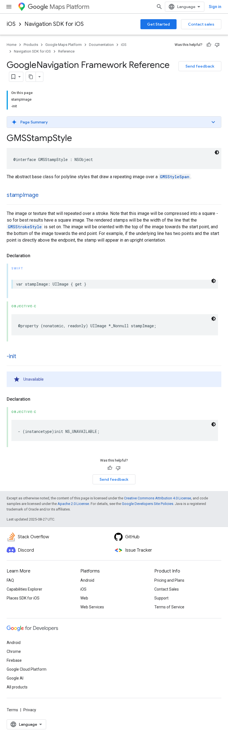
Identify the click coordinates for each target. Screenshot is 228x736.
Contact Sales (166, 589)
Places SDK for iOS (23, 598)
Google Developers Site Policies (147, 504)
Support (161, 598)
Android (87, 580)
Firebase (14, 660)
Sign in (215, 6)
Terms (12, 710)
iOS (11, 24)
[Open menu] (8, 6)
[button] (114, 122)
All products (17, 687)
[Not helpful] (217, 45)
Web (84, 598)
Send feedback (199, 66)
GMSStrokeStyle (25, 226)
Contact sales (201, 24)
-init (11, 356)
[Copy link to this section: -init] (21, 356)
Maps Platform (69, 7)
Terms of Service (169, 607)
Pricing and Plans (169, 580)
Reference (66, 51)
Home (11, 45)
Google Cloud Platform (26, 669)
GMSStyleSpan (174, 176)
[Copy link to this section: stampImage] (44, 195)
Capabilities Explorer (24, 589)
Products (31, 45)
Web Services (92, 607)
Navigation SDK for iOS (54, 24)
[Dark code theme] (216, 152)
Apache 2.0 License (73, 504)
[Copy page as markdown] (31, 76)
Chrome (14, 651)
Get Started (158, 24)
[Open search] (159, 6)
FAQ (10, 580)
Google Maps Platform (63, 45)
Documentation (101, 45)
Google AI (15, 678)
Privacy (29, 710)
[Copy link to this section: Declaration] (35, 255)
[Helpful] (209, 45)
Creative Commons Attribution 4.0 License (157, 498)
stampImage (23, 195)
